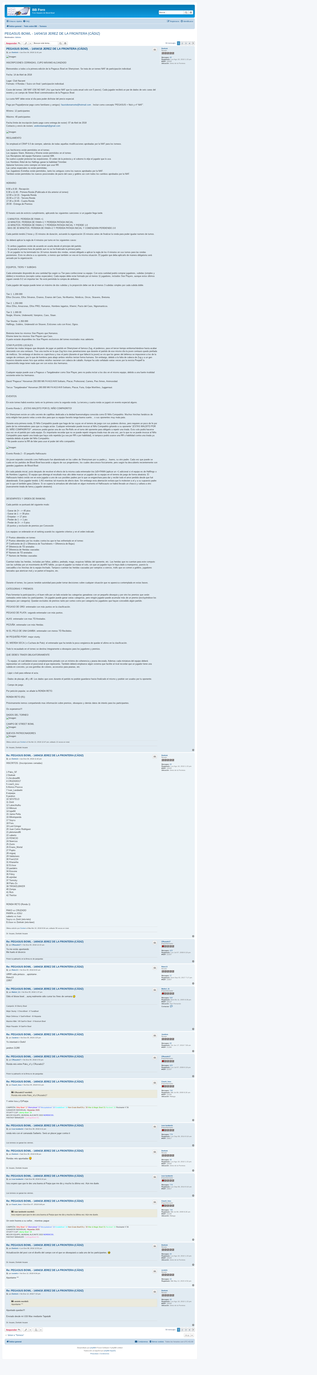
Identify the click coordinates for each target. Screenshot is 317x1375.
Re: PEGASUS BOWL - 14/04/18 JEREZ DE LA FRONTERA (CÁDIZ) (45, 755)
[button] (193, 43)
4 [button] (189, 43)
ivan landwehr (167, 1125)
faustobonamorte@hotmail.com (76, 105)
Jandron (164, 1034)
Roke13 (164, 967)
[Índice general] (18, 10)
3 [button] (185, 43)
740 (171, 1090)
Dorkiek (164, 48)
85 (171, 1043)
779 (171, 1134)
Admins (18, 37)
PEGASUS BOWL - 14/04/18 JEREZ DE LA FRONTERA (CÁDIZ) (52, 33)
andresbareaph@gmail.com (47, 126)
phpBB (92, 1348)
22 (171, 1279)
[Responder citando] (155, 50)
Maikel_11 (165, 989)
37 (171, 975)
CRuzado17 (166, 941)
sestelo (164, 1270)
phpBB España (110, 1351)
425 (171, 950)
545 (171, 998)
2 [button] (182, 43)
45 (171, 57)
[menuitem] (26, 21)
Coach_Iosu (166, 1081)
